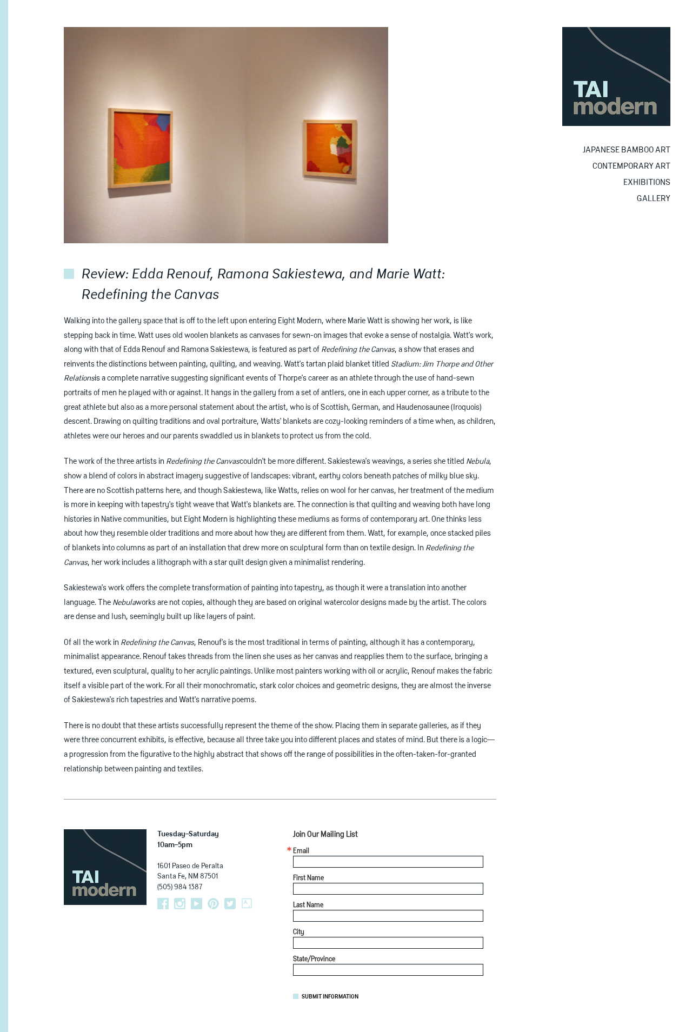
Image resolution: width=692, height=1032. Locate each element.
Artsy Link (246, 903)
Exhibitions (646, 182)
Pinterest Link (213, 903)
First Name (308, 878)
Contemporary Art (631, 166)
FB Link (163, 903)
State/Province (314, 959)
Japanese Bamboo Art (626, 150)
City (298, 932)
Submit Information (330, 997)
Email (301, 851)
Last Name (308, 905)
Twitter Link (230, 903)
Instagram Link (179, 903)
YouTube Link (196, 903)
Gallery (653, 199)
